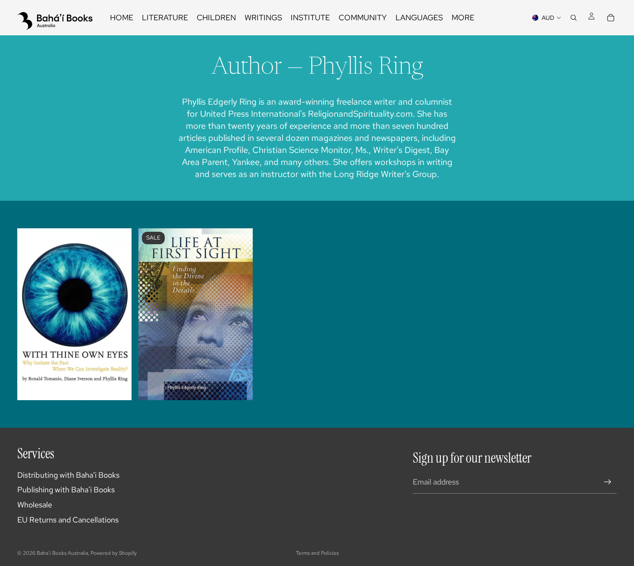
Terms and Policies (317, 553)
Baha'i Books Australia (62, 553)
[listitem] (463, 18)
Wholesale (34, 505)
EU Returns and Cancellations (68, 520)
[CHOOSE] (118, 387)
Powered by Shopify (114, 553)
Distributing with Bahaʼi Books (68, 475)
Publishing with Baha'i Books (66, 489)
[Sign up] (608, 482)
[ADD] (240, 387)
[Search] (573, 17)
